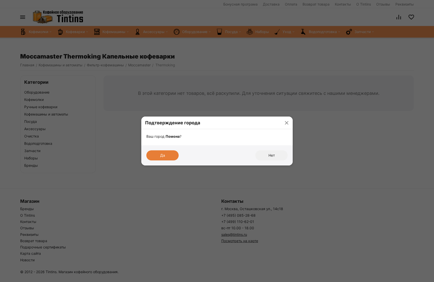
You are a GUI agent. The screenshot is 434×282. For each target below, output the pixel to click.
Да (162, 155)
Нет (271, 155)
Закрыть (286, 123)
